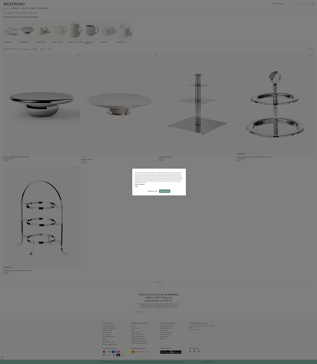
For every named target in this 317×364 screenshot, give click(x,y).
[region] (159, 182)
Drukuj (136, 186)
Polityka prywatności (139, 184)
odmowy (167, 181)
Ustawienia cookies (153, 191)
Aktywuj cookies (164, 191)
